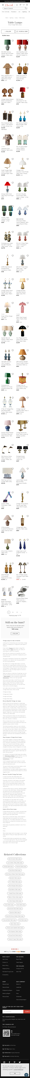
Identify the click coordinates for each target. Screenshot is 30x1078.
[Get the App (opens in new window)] (6, 1033)
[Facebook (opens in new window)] (9, 1062)
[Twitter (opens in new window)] (20, 1062)
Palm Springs (6, 677)
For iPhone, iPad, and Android (9, 1027)
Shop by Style (5, 984)
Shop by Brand (5, 987)
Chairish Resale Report (21, 999)
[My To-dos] (17, 5)
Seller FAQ (18, 971)
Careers (18, 990)
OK (15, 1073)
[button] (3, 5)
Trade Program (19, 962)
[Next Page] (21, 612)
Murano (11, 648)
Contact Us (5, 962)
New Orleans (7, 676)
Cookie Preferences (18, 1069)
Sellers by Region (6, 993)
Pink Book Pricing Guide (7, 971)
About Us (18, 984)
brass (12, 649)
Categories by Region (7, 990)
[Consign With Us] (20, 5)
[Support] (26, 1075)
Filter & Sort (23, 31)
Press (17, 993)
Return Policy (5, 965)
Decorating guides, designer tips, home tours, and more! (13, 1020)
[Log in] (14, 5)
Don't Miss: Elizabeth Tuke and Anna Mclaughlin (15, 1)
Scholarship (18, 996)
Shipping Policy (5, 968)
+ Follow (8, 31)
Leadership (18, 987)
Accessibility (5, 974)
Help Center (5, 959)
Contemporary (6, 758)
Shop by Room (5, 996)
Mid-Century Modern (10, 755)
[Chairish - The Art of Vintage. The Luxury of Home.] (9, 5)
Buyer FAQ (18, 959)
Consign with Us (20, 968)
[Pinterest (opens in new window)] (15, 1062)
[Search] (26, 8)
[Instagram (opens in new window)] (4, 1062)
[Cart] (27, 5)
